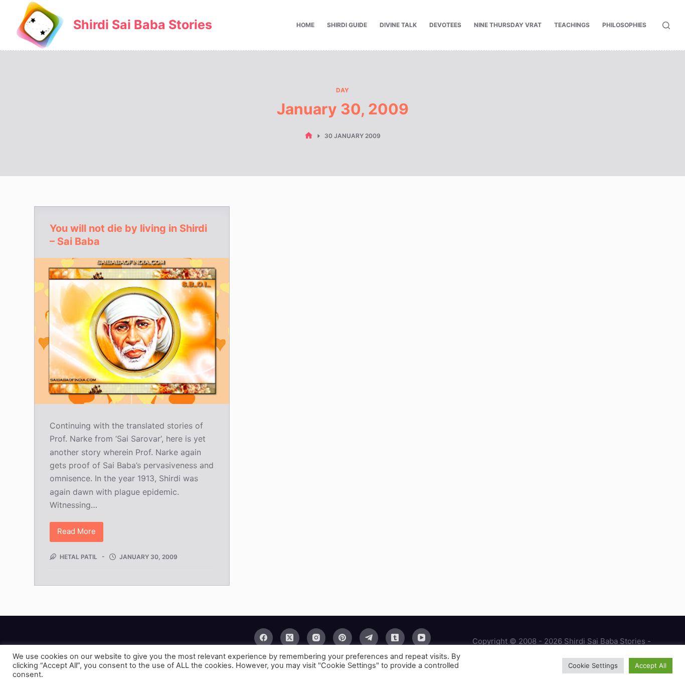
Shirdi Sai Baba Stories (142, 24)
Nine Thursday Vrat (508, 25)
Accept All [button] (650, 665)
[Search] (666, 25)
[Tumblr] (395, 637)
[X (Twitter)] (289, 637)
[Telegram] (369, 637)
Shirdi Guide (347, 25)
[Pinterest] (342, 637)
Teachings (572, 25)
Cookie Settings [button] (593, 665)
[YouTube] (421, 637)
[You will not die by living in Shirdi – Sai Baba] (132, 331)
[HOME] (308, 136)
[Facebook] (263, 637)
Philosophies (624, 25)
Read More (77, 533)
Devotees (445, 25)
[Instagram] (316, 637)
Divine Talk (398, 25)
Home (305, 25)
